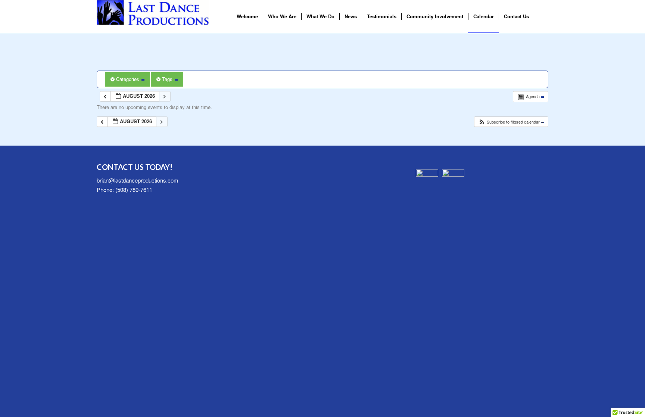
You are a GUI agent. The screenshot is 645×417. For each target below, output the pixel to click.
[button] (511, 122)
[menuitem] (247, 16)
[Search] (541, 16)
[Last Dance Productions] (153, 16)
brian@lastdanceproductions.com (137, 180)
